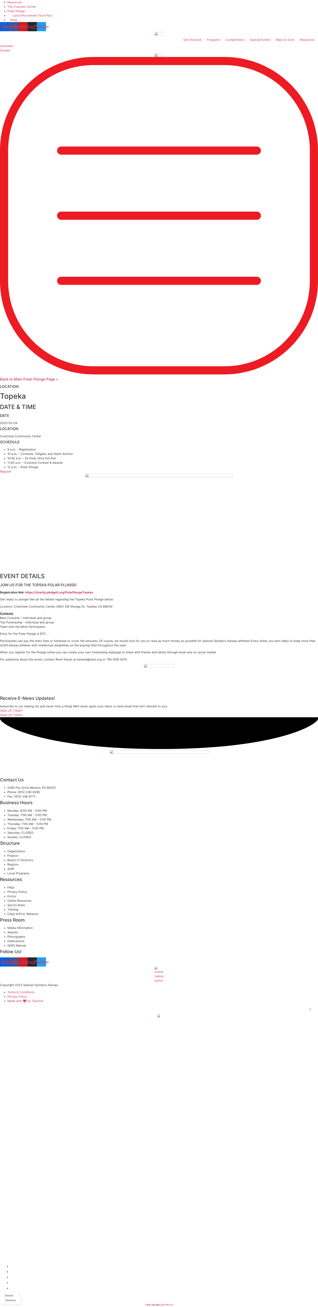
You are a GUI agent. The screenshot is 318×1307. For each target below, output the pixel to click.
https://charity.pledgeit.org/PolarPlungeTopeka (59, 592)
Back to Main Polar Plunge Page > (29, 379)
